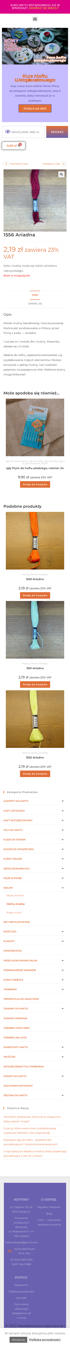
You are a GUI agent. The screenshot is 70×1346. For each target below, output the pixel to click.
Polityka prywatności (44, 1339)
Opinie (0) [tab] (35, 303)
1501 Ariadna (35, 668)
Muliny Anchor (15, 895)
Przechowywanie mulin (20, 960)
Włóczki (9, 1056)
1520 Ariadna (35, 579)
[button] (35, 19)
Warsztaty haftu (16, 1047)
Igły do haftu (36, 461)
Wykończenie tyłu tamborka (24, 1066)
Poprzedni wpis (19, 163)
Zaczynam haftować (18, 1085)
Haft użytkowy (14, 810)
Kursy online (13, 858)
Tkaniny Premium (15, 1018)
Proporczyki (13, 950)
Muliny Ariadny (39, 574)
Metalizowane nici (17, 868)
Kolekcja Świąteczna (19, 849)
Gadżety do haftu (16, 801)
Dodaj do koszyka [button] (35, 484)
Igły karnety (51, 461)
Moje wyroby (13, 878)
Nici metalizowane (17, 922)
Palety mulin (14, 912)
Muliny (26, 574)
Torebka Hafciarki (17, 1027)
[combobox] (23, 132)
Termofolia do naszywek (21, 998)
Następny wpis (51, 163)
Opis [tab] (35, 295)
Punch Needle (13, 979)
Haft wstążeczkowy (18, 820)
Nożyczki (10, 931)
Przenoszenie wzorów (20, 970)
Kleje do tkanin (14, 839)
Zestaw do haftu (15, 1095)
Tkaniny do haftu (16, 1008)
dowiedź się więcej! (44, 8)
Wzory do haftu (15, 1076)
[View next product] (63, 163)
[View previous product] (6, 163)
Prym (44, 463)
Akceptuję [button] (18, 1339)
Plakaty (9, 941)
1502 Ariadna (35, 757)
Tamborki (10, 989)
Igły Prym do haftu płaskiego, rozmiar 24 (35, 468)
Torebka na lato (15, 1037)
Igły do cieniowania (16, 461)
